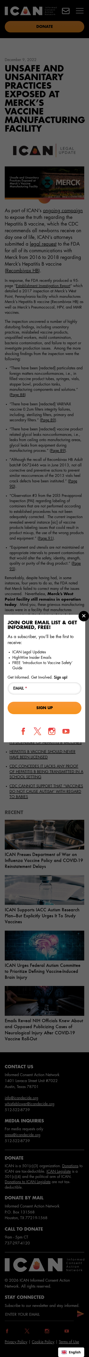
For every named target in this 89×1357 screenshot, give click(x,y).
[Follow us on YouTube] (66, 731)
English (75, 1352)
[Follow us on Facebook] (23, 731)
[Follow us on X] (37, 731)
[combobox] (71, 1352)
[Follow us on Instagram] (52, 731)
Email (20, 688)
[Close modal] (84, 616)
